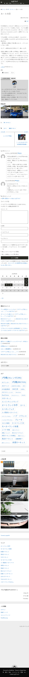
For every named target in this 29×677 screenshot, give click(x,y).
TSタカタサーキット (15, 395)
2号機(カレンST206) (11, 378)
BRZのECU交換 (5, 323)
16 (26, 284)
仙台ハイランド (15, 430)
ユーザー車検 (6, 430)
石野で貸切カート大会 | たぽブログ (11, 198)
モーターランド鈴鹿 (10, 426)
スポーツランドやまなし (6, 416)
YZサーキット (6, 398)
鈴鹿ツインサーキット (7, 573)
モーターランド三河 (18, 423)
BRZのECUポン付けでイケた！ (9, 354)
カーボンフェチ (8, 409)
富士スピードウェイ (17, 433)
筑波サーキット (21, 435)
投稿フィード (4, 612)
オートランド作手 (10, 405)
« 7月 (2, 298)
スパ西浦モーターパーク (9, 412)
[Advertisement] (14, 642)
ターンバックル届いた (7, 314)
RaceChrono (5, 395)
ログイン (3, 609)
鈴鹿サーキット (19, 442)
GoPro (23, 389)
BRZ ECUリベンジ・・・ (7, 319)
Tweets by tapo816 (5, 535)
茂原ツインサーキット (6, 442)
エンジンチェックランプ (10, 401)
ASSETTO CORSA (16, 386)
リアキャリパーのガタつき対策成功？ (11, 328)
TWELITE (23, 395)
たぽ (27, 21)
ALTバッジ (5, 386)
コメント (4, 209)
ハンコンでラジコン (7, 420)
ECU (24, 386)
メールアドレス (5, 232)
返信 (20, 153)
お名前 (2, 225)
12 (10, 284)
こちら (2, 66)
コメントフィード (5, 615)
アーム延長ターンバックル (8, 309)
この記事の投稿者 (5, 78)
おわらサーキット (5, 576)
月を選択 (3, 451)
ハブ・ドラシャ (20, 416)
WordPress (11, 670)
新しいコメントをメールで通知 (10, 251)
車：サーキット (7, 122)
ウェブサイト (4, 238)
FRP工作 (15, 389)
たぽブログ (14, 1)
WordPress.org (4, 618)
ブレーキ (18, 420)
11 (6, 284)
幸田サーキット (5, 565)
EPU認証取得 (6, 389)
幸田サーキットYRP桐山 (9, 435)
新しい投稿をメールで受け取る (10, 254)
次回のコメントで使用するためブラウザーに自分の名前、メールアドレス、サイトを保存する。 (14, 247)
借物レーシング (6, 432)
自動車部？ (19, 439)
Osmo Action (18, 392)
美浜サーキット (12, 128)
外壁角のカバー (5, 346)
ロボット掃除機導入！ (7, 349)
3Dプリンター (5, 382)
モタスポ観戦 (5, 423)
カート (5, 128)
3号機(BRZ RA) (19, 382)
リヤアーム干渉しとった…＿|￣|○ (10, 351)
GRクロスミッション (7, 392)
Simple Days (23, 670)
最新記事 (13, 78)
